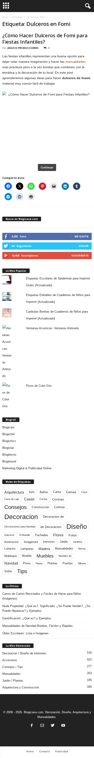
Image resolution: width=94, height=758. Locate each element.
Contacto (44, 751)
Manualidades (64, 548)
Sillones (82, 563)
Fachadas (41, 535)
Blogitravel (9, 461)
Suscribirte (80, 255)
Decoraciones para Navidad (19, 526)
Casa (84, 492)
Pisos (27, 563)
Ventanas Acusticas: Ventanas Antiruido (52, 328)
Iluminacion (11, 541)
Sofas (8, 571)
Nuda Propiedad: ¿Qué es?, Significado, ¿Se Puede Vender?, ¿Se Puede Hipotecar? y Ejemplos (46, 608)
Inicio (5, 17)
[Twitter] (52, 726)
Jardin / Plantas (12, 680)
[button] (87, 6)
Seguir (84, 246)
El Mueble (24, 535)
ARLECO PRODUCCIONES (23, 48)
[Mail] (42, 726)
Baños (44, 492)
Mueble (26, 555)
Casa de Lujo (11, 499)
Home (30, 751)
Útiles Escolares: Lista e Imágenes (25, 633)
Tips (22, 571)
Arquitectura (14, 492)
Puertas (68, 563)
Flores (58, 535)
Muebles (45, 555)
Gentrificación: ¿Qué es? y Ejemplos (26, 618)
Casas (29, 499)
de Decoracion (50, 527)
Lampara (10, 548)
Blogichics (9, 441)
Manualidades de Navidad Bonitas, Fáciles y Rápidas (37, 625)
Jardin (64, 541)
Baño (32, 492)
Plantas (52, 563)
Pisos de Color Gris (39, 385)
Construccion (40, 507)
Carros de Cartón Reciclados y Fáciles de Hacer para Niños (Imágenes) (41, 596)
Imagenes (31, 542)
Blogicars (8, 427)
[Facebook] (31, 726)
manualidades (75, 61)
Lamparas (27, 548)
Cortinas (59, 507)
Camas (71, 492)
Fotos (72, 535)
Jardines (77, 541)
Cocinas (58, 499)
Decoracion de (53, 516)
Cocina (43, 499)
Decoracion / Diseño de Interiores (24, 653)
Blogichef (8, 434)
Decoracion (21, 516)
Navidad (11, 563)
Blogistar (8, 447)
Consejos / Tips (12, 667)
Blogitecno (9, 454)
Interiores (49, 541)
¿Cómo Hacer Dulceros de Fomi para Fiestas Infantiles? (44, 38)
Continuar (47, 167)
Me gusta (82, 236)
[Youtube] (63, 726)
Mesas (82, 548)
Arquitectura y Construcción (20, 687)
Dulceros (9, 535)
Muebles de (65, 556)
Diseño (76, 526)
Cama (57, 492)
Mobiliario (10, 556)
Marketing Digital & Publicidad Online (26, 468)
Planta (39, 563)
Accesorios (9, 660)
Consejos (15, 507)
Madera (44, 549)
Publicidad (61, 751)
